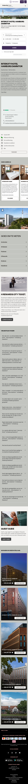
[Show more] (2, 210)
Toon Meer (14, 152)
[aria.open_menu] (25, 6)
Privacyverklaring (14, 774)
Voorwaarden (14, 781)
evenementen (9, 85)
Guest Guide (6, 539)
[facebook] (8, 752)
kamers (24, 85)
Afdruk (14, 776)
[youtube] (19, 752)
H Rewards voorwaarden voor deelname (14, 777)
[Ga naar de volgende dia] (26, 13)
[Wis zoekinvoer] (24, 35)
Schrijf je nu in (7, 319)
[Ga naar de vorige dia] (2, 13)
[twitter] (16, 752)
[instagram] (12, 752)
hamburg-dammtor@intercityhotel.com (14, 123)
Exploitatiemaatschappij (14, 779)
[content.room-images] (3, 167)
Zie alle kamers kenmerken (7, 195)
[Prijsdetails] (12, 583)
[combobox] (14, 35)
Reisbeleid (14, 780)
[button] (10, 183)
